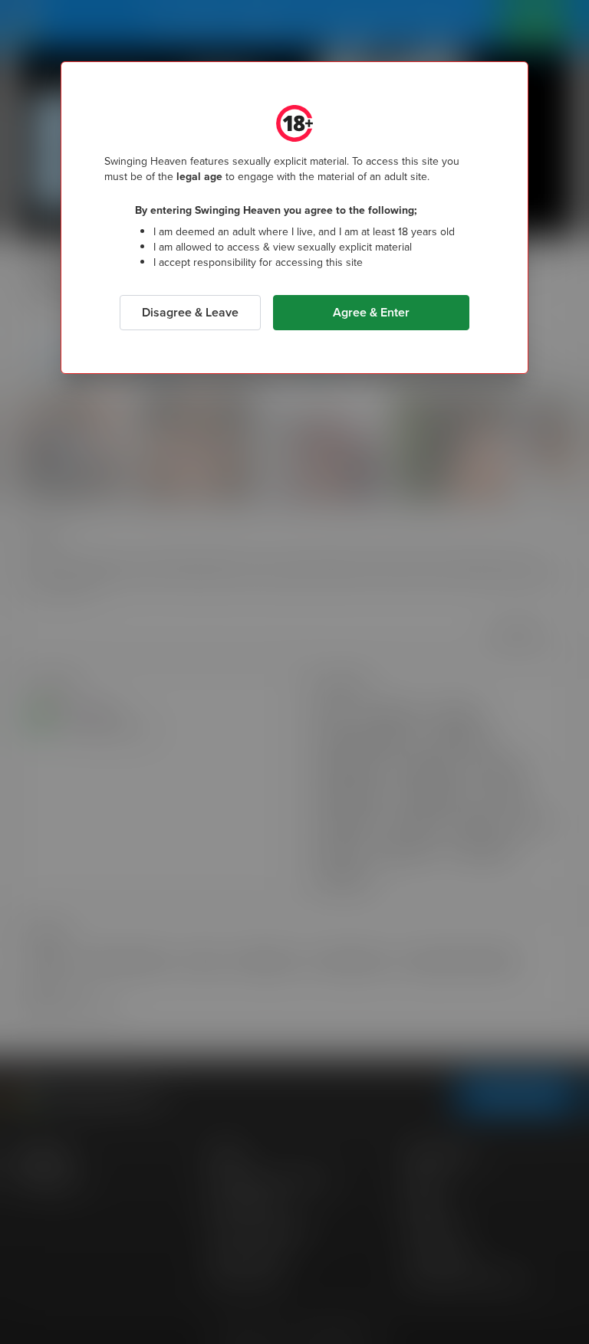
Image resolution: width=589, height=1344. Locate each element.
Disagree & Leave (190, 312)
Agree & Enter (371, 312)
